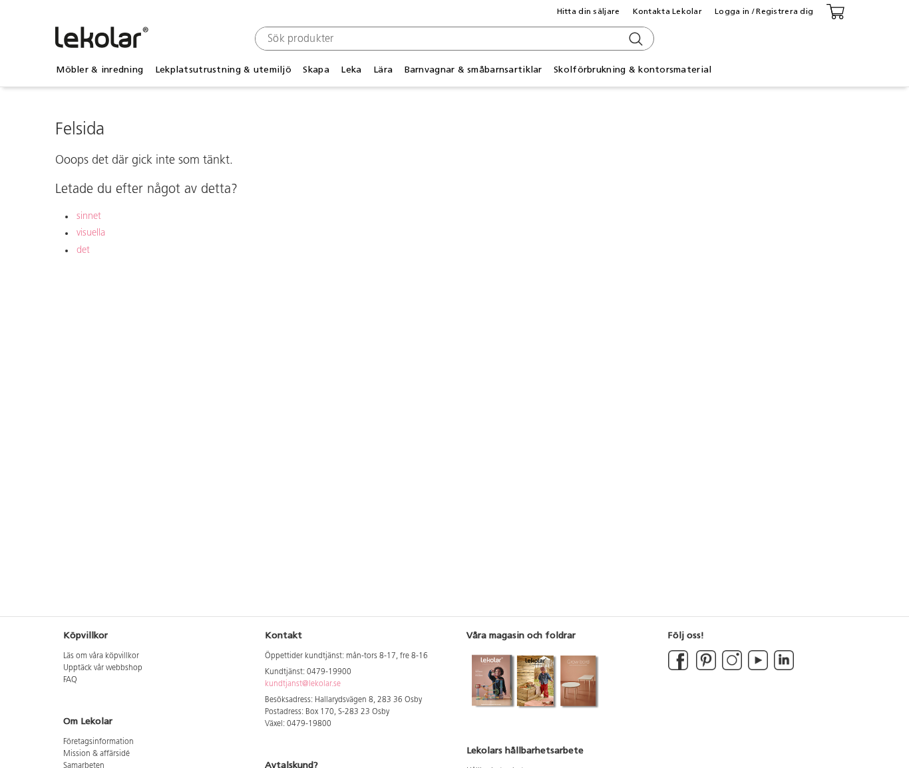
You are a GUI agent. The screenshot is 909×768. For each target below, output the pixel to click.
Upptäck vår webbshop (102, 668)
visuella (91, 233)
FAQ (70, 680)
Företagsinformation (98, 742)
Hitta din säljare (588, 11)
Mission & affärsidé (96, 754)
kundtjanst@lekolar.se (303, 684)
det (83, 251)
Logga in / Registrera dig (764, 11)
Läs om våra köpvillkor (101, 656)
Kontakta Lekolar (667, 11)
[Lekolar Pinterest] (705, 668)
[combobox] (453, 38)
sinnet (89, 217)
